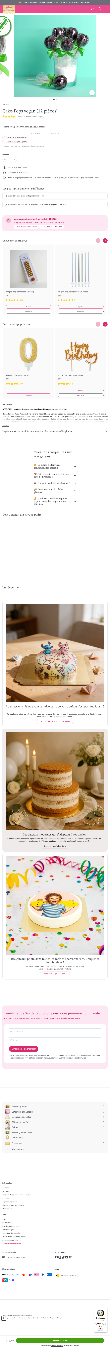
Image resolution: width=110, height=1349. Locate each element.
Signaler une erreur (9, 1202)
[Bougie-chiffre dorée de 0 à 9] (28, 358)
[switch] (100, 1329)
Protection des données (11, 1233)
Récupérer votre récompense (13, 1205)
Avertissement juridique (11, 1226)
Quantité (5, 154)
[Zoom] (92, 92)
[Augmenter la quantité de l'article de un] (14, 159)
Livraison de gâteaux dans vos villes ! (16, 1195)
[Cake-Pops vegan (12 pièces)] (20, 544)
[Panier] (99, 9)
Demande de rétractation (11, 1244)
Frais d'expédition (57, 1345)
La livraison (6, 1191)
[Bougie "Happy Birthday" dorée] (80, 358)
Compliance (6, 1223)
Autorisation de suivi (10, 1240)
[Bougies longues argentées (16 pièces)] (80, 274)
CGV (4, 1219)
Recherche (6, 1188)
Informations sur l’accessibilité (13, 1237)
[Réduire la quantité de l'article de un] (4, 159)
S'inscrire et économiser (24, 1049)
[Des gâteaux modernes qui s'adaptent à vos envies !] (55, 781)
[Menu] (105, 1309)
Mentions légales (8, 1230)
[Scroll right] (105, 240)
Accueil (4, 104)
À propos (5, 1198)
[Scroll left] (98, 240)
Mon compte (7, 1209)
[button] (3, 1318)
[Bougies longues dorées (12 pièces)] (28, 274)
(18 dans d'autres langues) (33, 117)
